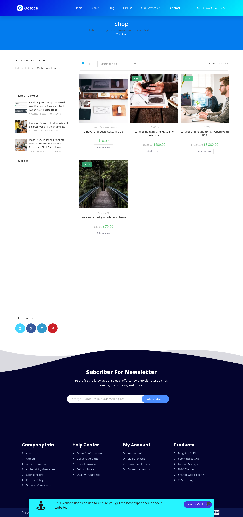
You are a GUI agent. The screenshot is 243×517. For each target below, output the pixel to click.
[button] (209, 504)
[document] (121, 258)
